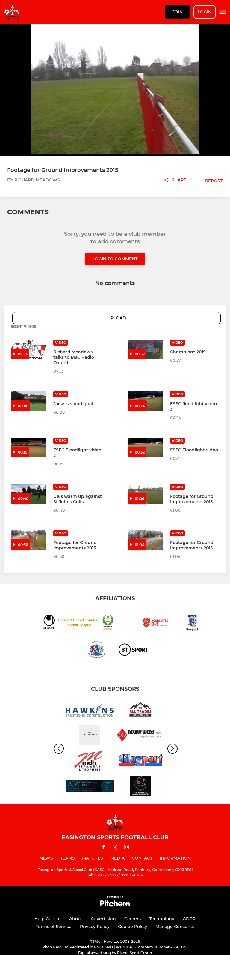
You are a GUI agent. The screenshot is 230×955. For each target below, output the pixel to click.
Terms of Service (54, 926)
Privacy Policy (95, 926)
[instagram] (126, 848)
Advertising (103, 918)
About (75, 918)
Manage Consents (174, 926)
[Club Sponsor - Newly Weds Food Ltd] (140, 736)
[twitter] (115, 848)
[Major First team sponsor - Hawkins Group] (90, 710)
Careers (132, 918)
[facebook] (104, 848)
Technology (161, 918)
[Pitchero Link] (115, 905)
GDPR (189, 918)
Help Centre (47, 918)
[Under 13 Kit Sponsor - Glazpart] (140, 761)
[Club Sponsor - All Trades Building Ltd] (140, 710)
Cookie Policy (132, 926)
